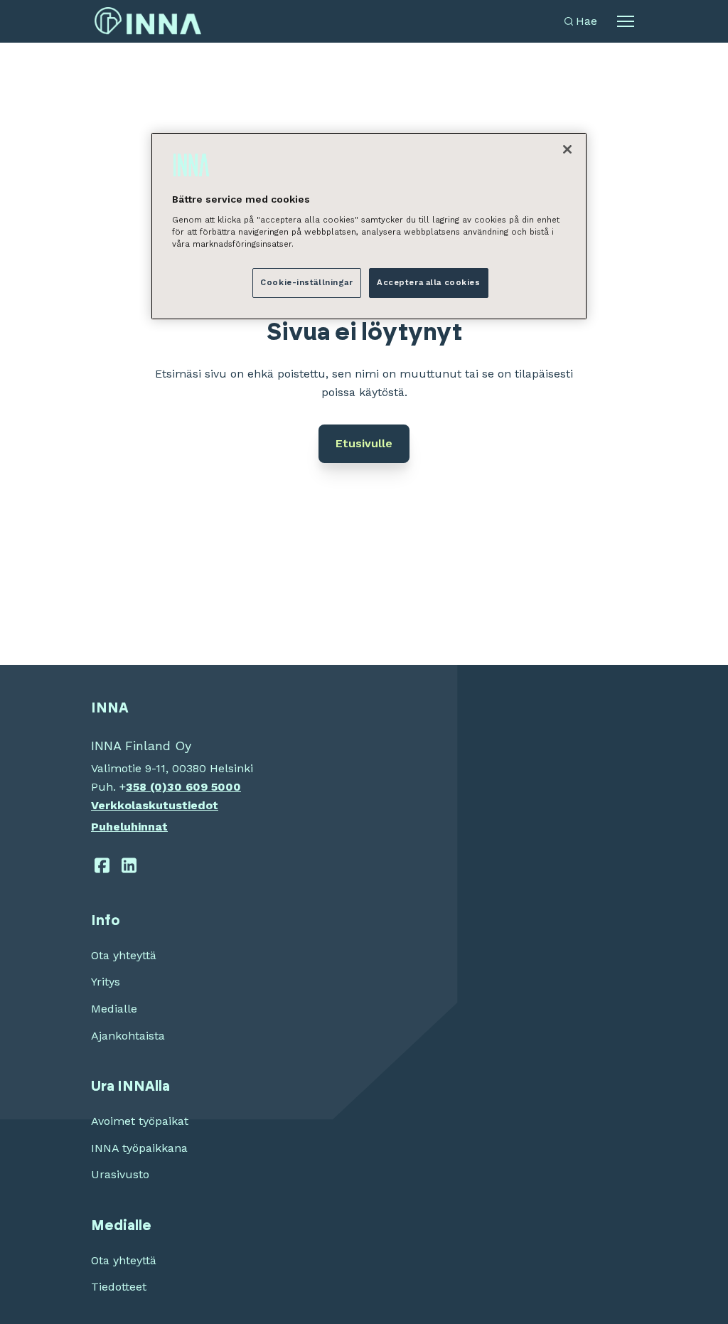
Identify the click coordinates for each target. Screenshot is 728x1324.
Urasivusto (120, 1174)
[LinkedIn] (130, 865)
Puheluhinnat (129, 826)
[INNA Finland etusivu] (148, 21)
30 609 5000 (204, 787)
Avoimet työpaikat (139, 1121)
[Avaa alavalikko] (625, 21)
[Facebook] (102, 865)
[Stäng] (567, 149)
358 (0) (146, 787)
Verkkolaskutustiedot (154, 805)
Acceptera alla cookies (429, 282)
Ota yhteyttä (123, 955)
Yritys (105, 981)
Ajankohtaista (128, 1035)
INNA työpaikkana (139, 1148)
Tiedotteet (118, 1286)
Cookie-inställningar (306, 282)
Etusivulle (364, 443)
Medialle (114, 1008)
